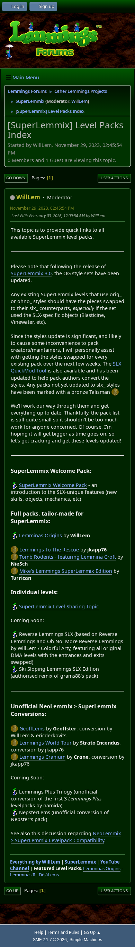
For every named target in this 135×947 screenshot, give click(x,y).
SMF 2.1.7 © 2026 (50, 939)
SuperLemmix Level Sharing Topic (59, 606)
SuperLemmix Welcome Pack (53, 485)
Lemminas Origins (40, 535)
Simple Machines (86, 939)
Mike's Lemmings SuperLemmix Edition (65, 571)
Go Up (12, 890)
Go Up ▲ (92, 932)
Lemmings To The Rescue (49, 549)
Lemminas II (22, 874)
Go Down (16, 177)
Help (38, 932)
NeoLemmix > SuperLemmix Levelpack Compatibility (66, 837)
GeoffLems (32, 728)
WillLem (79, 101)
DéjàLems (49, 874)
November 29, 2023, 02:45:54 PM (42, 208)
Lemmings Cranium (42, 757)
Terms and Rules (63, 932)
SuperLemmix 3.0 (31, 273)
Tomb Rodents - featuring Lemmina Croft (67, 557)
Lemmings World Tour (45, 742)
